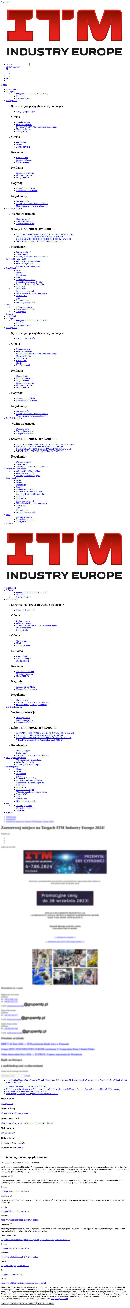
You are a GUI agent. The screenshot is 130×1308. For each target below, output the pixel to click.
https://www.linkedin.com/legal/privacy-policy (19, 1220)
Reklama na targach (24, 160)
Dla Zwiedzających (14, 208)
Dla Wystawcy (12, 101)
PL (7, 69)
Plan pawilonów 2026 (25, 224)
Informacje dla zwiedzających (28, 266)
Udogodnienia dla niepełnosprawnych (31, 293)
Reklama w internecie (25, 173)
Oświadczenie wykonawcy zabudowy (31, 206)
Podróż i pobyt (12, 268)
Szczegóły (17, 1163)
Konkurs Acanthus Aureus (26, 190)
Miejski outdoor (22, 162)
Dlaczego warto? (23, 219)
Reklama (46, 1080)
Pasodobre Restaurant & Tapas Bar (30, 284)
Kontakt (9, 314)
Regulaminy (63, 1080)
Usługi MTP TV (22, 177)
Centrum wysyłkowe (24, 175)
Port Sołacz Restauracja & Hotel (29, 282)
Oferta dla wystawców (25, 263)
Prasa (8, 305)
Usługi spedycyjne (23, 129)
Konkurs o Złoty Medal (25, 188)
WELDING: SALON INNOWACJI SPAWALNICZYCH (39, 241)
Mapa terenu (21, 275)
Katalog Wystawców (24, 221)
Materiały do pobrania (25, 309)
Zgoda (6, 1163)
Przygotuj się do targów (25, 111)
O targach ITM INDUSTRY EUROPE (32, 94)
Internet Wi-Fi (21, 296)
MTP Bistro (21, 289)
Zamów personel (23, 147)
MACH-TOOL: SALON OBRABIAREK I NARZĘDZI (39, 237)
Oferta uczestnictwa (24, 124)
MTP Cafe (20, 286)
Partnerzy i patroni (23, 98)
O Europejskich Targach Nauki (28, 261)
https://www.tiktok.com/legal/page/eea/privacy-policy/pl (23, 1283)
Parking (19, 277)
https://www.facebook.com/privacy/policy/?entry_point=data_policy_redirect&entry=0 (35, 1240)
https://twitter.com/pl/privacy (12, 1274)
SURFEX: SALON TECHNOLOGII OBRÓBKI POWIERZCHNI (43, 239)
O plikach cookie (32, 1163)
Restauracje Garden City (26, 279)
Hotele (19, 144)
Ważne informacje (92, 1080)
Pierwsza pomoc (22, 300)
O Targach (10, 91)
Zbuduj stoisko (22, 131)
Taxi (18, 298)
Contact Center (22, 158)
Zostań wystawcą (23, 122)
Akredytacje (21, 312)
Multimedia (20, 96)
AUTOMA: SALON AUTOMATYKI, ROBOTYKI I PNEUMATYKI (45, 234)
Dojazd (19, 270)
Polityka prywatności (59, 1299)
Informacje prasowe (24, 307)
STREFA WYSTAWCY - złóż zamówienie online (36, 127)
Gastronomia (21, 142)
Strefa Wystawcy (13, 67)
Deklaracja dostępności (25, 302)
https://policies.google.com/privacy (15, 1191)
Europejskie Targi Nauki (16, 259)
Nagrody (54, 1080)
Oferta (40, 1080)
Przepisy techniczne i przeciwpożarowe (32, 204)
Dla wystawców (22, 201)
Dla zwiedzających (23, 252)
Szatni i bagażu (22, 254)
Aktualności (11, 89)
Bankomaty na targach (25, 291)
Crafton (20, 1147)
